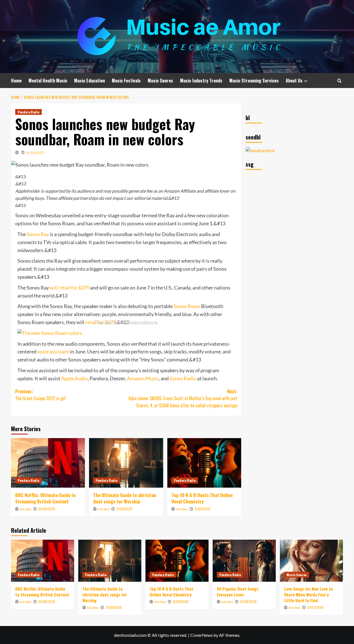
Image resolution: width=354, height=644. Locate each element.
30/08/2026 (46, 508)
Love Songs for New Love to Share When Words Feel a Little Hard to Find (308, 594)
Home (16, 80)
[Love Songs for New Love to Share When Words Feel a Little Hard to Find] (311, 561)
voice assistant (53, 351)
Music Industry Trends (201, 80)
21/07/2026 (315, 607)
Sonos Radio (183, 378)
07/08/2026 (248, 601)
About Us (294, 80)
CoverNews (201, 635)
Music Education (89, 80)
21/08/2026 (124, 508)
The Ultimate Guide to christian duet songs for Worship (124, 498)
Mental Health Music (47, 80)
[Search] (339, 81)
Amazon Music (143, 378)
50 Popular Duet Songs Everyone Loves (237, 592)
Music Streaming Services (254, 80)
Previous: (40, 395)
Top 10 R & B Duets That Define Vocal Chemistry (202, 498)
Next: (183, 398)
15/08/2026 (202, 508)
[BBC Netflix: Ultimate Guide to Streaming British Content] (48, 462)
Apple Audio (74, 378)
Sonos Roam (186, 306)
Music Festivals (126, 80)
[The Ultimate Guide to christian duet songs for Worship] (126, 462)
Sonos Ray (38, 234)
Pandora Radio (28, 112)
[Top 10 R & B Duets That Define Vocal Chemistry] (204, 462)
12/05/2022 (35, 153)
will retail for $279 (69, 288)
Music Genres (160, 80)
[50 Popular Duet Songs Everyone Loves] (244, 561)
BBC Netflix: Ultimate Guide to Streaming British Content (45, 498)
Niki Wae (26, 509)
